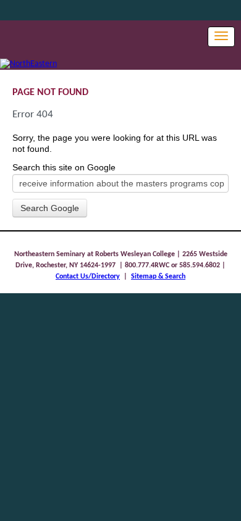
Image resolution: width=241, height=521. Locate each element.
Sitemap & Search (158, 276)
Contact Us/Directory (88, 276)
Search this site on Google (64, 167)
